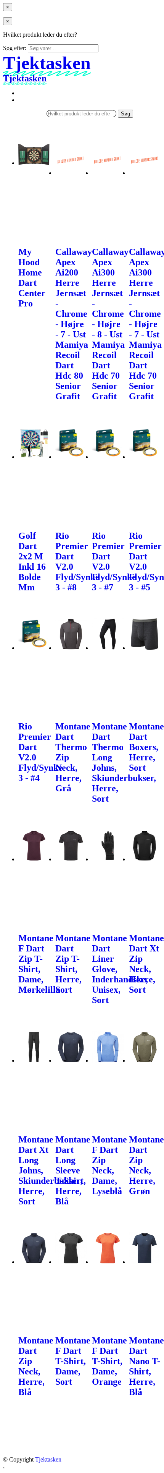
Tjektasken (48, 1459)
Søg (125, 114)
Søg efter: (14, 48)
